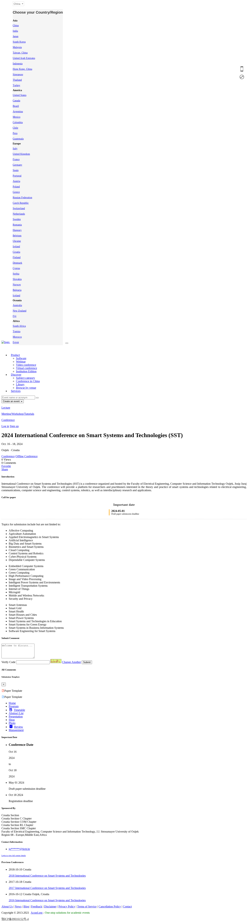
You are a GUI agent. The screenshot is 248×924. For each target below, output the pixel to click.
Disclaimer (50, 906)
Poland (16, 186)
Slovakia (17, 279)
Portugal (17, 175)
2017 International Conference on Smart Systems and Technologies (47, 888)
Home (12, 703)
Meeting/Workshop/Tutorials (17, 413)
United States (19, 95)
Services (16, 391)
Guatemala (18, 138)
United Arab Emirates (24, 58)
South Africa (19, 326)
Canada (16, 100)
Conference (8, 420)
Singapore (18, 74)
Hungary (17, 230)
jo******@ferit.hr (19, 849)
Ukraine (17, 241)
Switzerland (19, 208)
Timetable (19, 710)
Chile (15, 127)
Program (14, 706)
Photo (12, 723)
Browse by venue (26, 387)
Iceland (16, 295)
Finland (17, 257)
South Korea (19, 41)
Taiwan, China (20, 52)
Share (4, 469)
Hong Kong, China (22, 69)
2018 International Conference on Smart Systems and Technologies (47, 875)
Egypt (16, 342)
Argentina (18, 111)
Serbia (16, 273)
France (16, 159)
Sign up (14, 426)
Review (18, 726)
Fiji (14, 316)
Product (15, 355)
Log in (5, 426)
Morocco (17, 337)
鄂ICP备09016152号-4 (15, 919)
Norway (17, 284)
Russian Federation (22, 197)
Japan (15, 36)
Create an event (11, 401)
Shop (12, 719)
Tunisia (16, 331)
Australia (17, 305)
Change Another (71, 662)
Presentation (16, 716)
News (18, 906)
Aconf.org (36, 912)
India (15, 31)
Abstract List (16, 713)
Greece (16, 192)
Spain (16, 170)
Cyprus (16, 268)
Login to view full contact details (13, 855)
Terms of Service (87, 906)
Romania (17, 224)
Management (16, 730)
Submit (87, 662)
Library (20, 384)
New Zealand (19, 310)
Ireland (16, 246)
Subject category (25, 377)
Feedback (36, 906)
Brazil (16, 106)
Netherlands (19, 213)
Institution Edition (26, 371)
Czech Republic (21, 203)
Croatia (16, 252)
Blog (26, 906)
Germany (17, 164)
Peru (15, 133)
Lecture (5, 407)
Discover (16, 374)
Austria (16, 181)
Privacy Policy (66, 906)
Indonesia (18, 63)
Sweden (17, 219)
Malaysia (17, 47)
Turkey (16, 85)
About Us (7, 906)
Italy (15, 148)
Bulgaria (17, 290)
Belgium (17, 235)
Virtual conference (26, 368)
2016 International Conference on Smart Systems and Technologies (47, 900)
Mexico (16, 117)
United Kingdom (21, 154)
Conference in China (28, 381)
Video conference (26, 364)
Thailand (17, 80)
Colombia (18, 122)
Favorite (6, 466)
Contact (127, 906)
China (16, 25)
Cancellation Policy (110, 906)
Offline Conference (26, 456)
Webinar (21, 361)
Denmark (17, 262)
